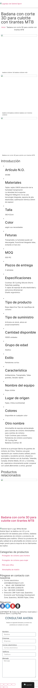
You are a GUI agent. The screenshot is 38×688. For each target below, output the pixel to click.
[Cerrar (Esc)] (13, 684)
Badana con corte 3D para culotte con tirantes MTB (18, 519)
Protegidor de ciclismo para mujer (15, 560)
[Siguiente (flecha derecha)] (5, 687)
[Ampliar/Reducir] (1, 684)
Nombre (5, 631)
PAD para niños (8, 565)
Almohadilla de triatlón (10, 570)
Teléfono (5, 651)
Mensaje (5, 658)
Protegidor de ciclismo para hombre (16, 556)
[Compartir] (9, 684)
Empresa (5, 638)
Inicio (3, 27)
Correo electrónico (9, 645)
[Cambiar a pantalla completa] (5, 684)
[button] (19, 7)
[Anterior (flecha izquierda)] (1, 687)
